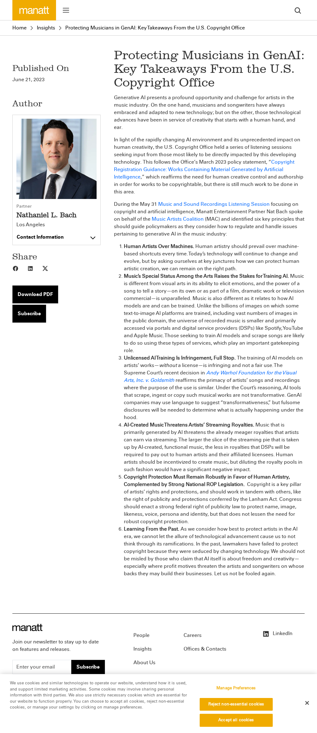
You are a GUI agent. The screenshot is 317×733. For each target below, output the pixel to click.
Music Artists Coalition (178, 219)
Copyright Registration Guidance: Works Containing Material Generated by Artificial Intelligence (204, 169)
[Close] (307, 703)
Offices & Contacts (205, 649)
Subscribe (29, 313)
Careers (193, 635)
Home (19, 28)
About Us (144, 662)
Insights (46, 28)
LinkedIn (282, 633)
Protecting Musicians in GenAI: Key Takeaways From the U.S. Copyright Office (155, 28)
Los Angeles (30, 224)
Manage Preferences (236, 688)
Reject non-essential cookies (236, 704)
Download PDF (35, 294)
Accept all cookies (236, 720)
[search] (298, 10)
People (141, 635)
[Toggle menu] (66, 10)
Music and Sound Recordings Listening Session (214, 204)
